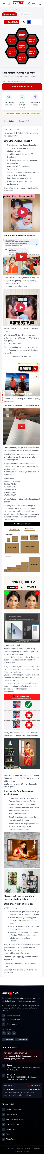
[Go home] (9, 3)
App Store (9, 1039)
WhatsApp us (12, 1024)
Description (9, 121)
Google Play (23, 1039)
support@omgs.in (13, 1015)
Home (4, 10)
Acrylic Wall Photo (14, 10)
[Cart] (39, 3)
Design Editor (10, 14)
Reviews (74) (24, 121)
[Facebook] (9, 1033)
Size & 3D (26, 14)
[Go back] (4, 3)
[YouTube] (14, 1033)
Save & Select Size (20, 86)
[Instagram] (4, 1033)
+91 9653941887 (13, 1020)
